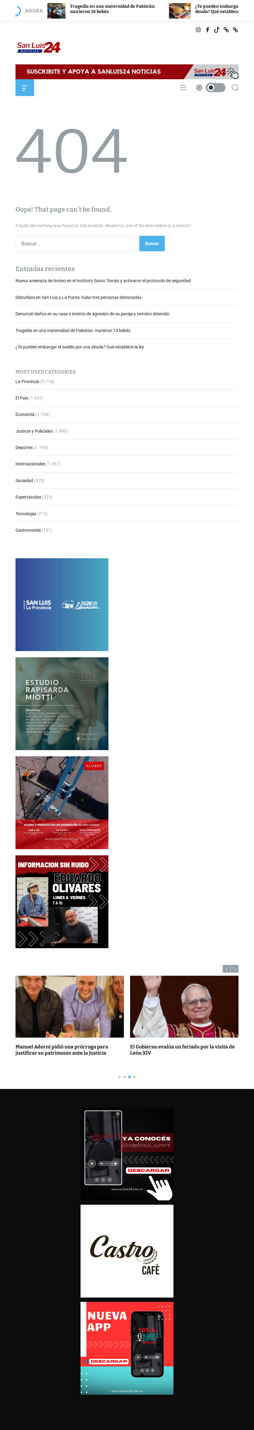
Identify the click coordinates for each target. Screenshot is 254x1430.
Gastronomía (28, 530)
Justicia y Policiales (34, 431)
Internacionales (30, 463)
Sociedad (24, 480)
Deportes (24, 447)
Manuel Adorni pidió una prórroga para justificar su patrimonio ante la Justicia (61, 1050)
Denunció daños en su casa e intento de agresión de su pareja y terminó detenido (92, 313)
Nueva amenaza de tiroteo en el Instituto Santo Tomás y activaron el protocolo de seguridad (103, 280)
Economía (25, 414)
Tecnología (25, 513)
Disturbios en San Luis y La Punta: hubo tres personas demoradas (78, 297)
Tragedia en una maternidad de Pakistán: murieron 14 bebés (72, 330)
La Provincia (27, 381)
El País (21, 397)
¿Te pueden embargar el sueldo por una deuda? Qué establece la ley (200, 9)
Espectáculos (28, 497)
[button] (226, 969)
